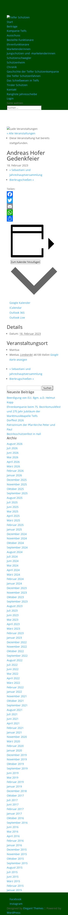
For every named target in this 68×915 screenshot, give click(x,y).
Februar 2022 (15, 687)
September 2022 (17, 655)
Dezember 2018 (17, 791)
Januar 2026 (14, 475)
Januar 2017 (14, 813)
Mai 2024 (12, 565)
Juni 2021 (13, 719)
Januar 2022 (14, 691)
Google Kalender (19, 303)
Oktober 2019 (15, 764)
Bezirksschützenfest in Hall (24, 434)
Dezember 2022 (17, 642)
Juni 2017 (13, 804)
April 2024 (13, 570)
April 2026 (13, 462)
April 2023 (13, 624)
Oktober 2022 (15, 651)
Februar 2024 (15, 579)
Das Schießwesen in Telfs (23, 80)
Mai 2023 (12, 619)
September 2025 (17, 493)
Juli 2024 (12, 556)
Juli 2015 (12, 872)
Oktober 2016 (15, 818)
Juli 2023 (12, 610)
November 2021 (17, 696)
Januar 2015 (14, 890)
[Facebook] (34, 194)
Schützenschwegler (19, 58)
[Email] (34, 206)
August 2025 (14, 498)
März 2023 (13, 628)
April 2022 (13, 678)
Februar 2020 (15, 746)
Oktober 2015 (15, 858)
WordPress (13, 912)
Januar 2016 (14, 845)
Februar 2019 (15, 782)
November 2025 (17, 484)
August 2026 (14, 444)
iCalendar (15, 307)
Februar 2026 (15, 470)
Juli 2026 (12, 448)
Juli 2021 (12, 714)
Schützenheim (16, 62)
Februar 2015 (15, 886)
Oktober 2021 (15, 701)
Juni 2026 (13, 452)
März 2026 (13, 466)
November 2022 (17, 646)
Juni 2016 (13, 827)
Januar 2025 (14, 529)
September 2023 (17, 601)
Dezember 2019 (17, 755)
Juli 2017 (12, 800)
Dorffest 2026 (15, 420)
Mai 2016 (12, 831)
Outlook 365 (17, 312)
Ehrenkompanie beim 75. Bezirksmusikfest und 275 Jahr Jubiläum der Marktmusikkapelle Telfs (34, 411)
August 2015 (14, 867)
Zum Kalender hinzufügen (25, 262)
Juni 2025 (13, 507)
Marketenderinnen (19, 49)
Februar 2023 (15, 633)
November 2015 (17, 854)
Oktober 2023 (15, 597)
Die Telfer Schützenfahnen (24, 76)
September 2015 (17, 863)
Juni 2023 (13, 615)
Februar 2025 (15, 525)
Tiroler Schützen (17, 85)
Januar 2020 (14, 750)
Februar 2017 (15, 809)
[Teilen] (34, 218)
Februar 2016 (15, 840)
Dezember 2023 (17, 588)
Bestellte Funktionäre (20, 40)
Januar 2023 (14, 637)
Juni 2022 (13, 669)
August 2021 (14, 710)
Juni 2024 (13, 561)
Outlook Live (17, 317)
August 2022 (14, 660)
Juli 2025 (12, 502)
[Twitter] (34, 200)
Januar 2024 (14, 583)
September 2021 (17, 705)
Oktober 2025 (15, 489)
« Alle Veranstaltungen (21, 133)
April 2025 (13, 516)
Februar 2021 (15, 728)
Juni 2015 (13, 876)
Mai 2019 (12, 777)
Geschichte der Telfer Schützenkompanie (33, 71)
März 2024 (13, 574)
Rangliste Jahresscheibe (22, 94)
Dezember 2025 (17, 480)
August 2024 (14, 552)
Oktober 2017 (15, 795)
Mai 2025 (12, 511)
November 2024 (17, 538)
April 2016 (13, 836)
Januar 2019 (14, 786)
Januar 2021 (14, 732)
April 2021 (13, 723)
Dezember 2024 (17, 534)
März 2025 (13, 520)
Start (10, 22)
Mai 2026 (12, 457)
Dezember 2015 (17, 849)
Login (10, 98)
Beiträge (12, 26)
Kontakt (11, 89)
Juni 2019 (13, 773)
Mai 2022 (12, 673)
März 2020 (13, 741)
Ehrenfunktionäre (18, 44)
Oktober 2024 (15, 543)
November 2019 (17, 759)
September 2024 (17, 547)
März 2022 (13, 683)
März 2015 (13, 881)
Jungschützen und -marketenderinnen (31, 53)
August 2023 (14, 606)
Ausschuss (13, 35)
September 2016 (17, 822)
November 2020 (17, 737)
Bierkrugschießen (21, 180)
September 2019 (17, 768)
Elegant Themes (33, 908)
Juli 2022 (12, 665)
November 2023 (17, 592)
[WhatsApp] (34, 212)
